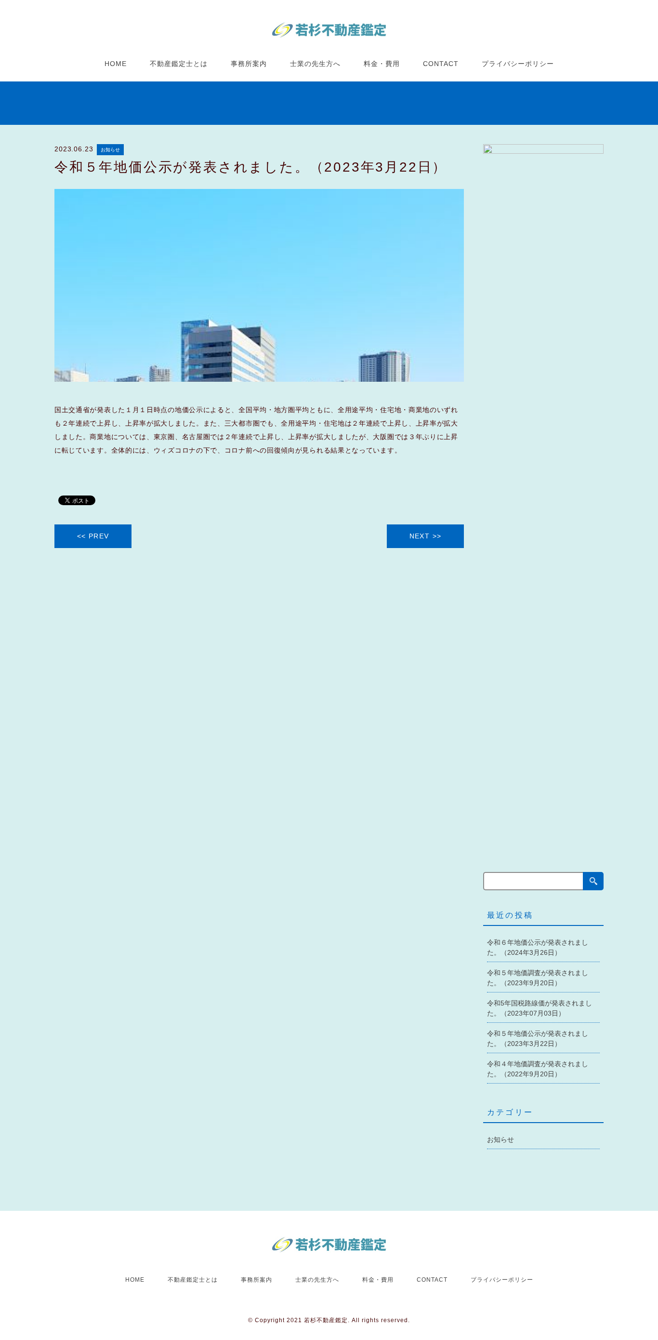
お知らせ (110, 149)
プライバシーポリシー (518, 63)
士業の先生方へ (315, 63)
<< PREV (93, 536)
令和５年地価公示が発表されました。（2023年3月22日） (537, 1038)
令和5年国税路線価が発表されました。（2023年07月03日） (539, 1008)
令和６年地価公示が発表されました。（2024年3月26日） (537, 947)
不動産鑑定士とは (179, 63)
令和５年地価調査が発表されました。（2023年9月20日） (537, 978)
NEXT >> (425, 536)
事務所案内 (249, 63)
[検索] (593, 881)
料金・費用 (382, 63)
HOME (116, 63)
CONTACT (441, 63)
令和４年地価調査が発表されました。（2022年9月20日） (537, 1069)
